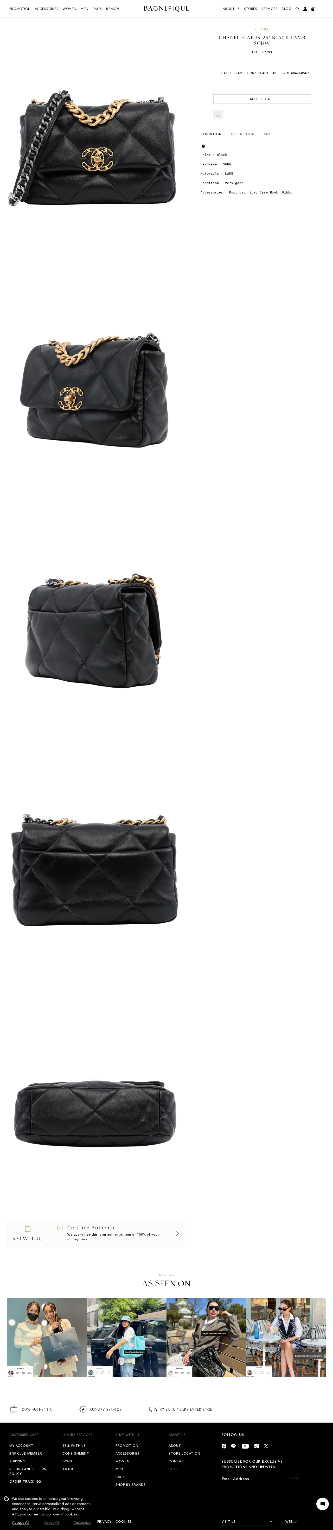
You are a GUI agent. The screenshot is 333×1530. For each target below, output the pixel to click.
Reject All (51, 1522)
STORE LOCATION (184, 1453)
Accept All (20, 1522)
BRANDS (113, 9)
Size (267, 134)
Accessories (47, 9)
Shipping (17, 1461)
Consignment (75, 1453)
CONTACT (178, 1461)
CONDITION (211, 134)
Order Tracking (25, 1481)
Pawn (67, 1461)
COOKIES (124, 1521)
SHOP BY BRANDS (131, 1485)
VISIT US (229, 1521)
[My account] (305, 9)
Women (69, 9)
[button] (218, 114)
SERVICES (269, 9)
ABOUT (175, 1446)
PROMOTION (20, 9)
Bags (97, 9)
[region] (47, 1511)
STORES (250, 9)
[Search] (297, 9)
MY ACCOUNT (21, 1446)
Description (243, 134)
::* (296, 1521)
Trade (68, 1469)
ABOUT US (231, 9)
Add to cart (262, 99)
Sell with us (74, 1446)
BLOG (286, 9)
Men (84, 9)
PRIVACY (104, 1521)
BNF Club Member (25, 1453)
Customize (82, 1522)
